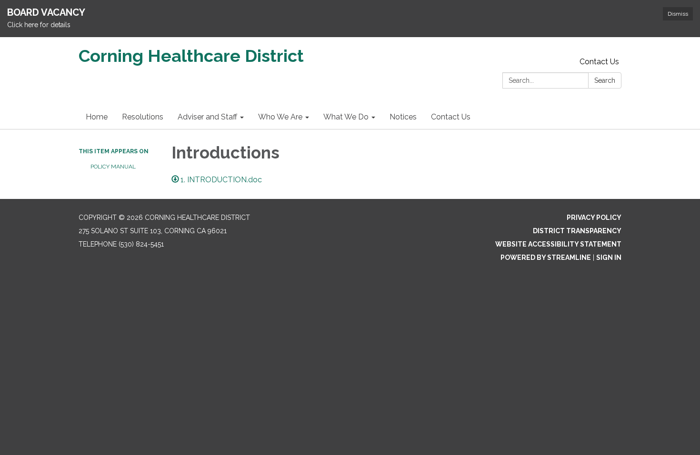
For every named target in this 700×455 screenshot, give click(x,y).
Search (604, 80)
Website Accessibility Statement (558, 244)
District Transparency (577, 231)
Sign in (608, 257)
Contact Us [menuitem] (450, 116)
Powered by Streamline (545, 257)
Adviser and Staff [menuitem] (207, 116)
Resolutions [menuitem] (142, 116)
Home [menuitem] (97, 116)
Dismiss (678, 13)
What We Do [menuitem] (346, 116)
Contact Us (599, 61)
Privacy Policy (594, 217)
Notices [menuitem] (403, 116)
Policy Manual (113, 166)
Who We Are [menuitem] (280, 116)
